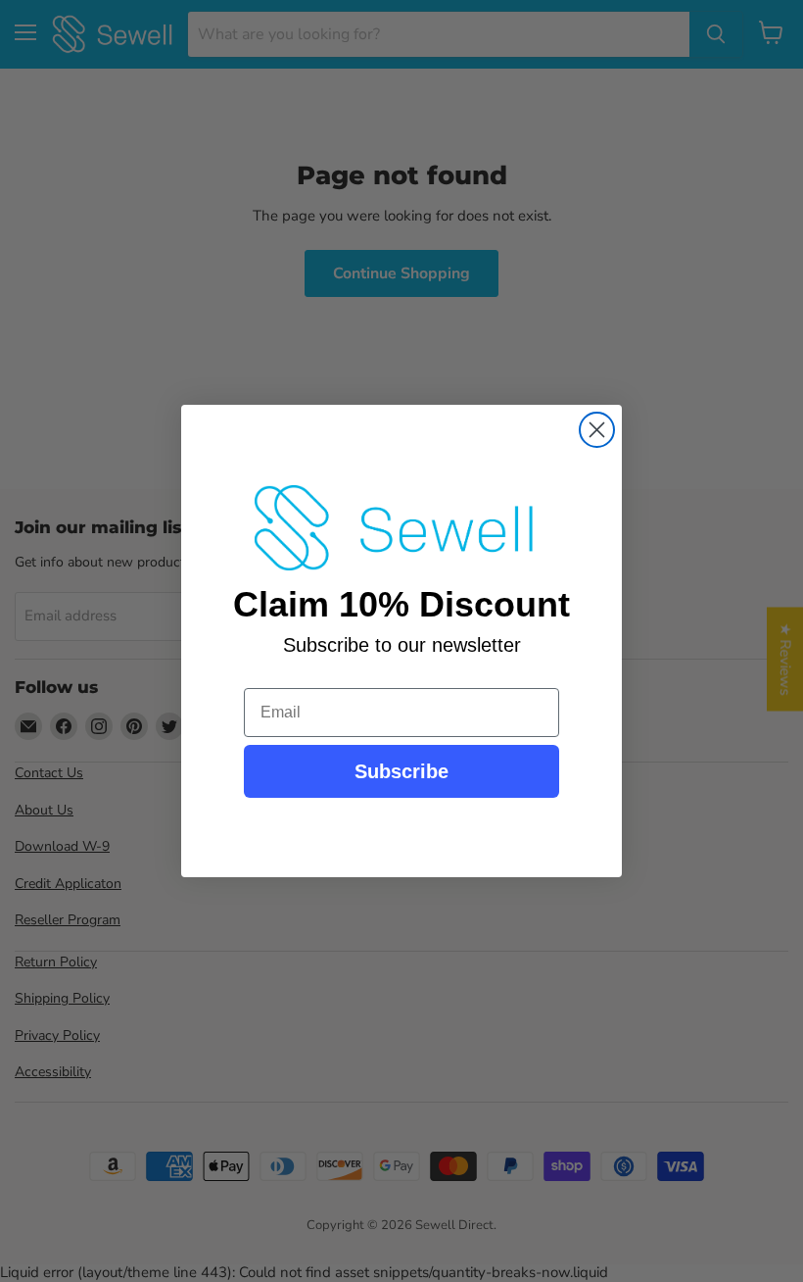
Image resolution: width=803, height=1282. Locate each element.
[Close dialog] (597, 430)
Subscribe (401, 771)
